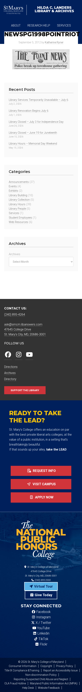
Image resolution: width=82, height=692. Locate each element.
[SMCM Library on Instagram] (19, 355)
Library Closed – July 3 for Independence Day (36, 122)
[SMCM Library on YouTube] (29, 355)
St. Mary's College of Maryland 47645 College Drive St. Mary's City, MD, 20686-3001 (41, 571)
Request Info (44, 471)
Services (14, 213)
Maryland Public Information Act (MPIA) (53, 683)
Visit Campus (44, 484)
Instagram (43, 617)
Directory (10, 379)
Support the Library (25, 390)
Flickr (43, 644)
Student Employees (20, 217)
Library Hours (17, 204)
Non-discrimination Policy (41, 674)
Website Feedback (49, 687)
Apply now (43, 497)
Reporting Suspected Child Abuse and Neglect (41, 679)
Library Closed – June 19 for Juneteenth (33, 132)
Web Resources (18, 222)
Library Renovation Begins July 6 (28, 110)
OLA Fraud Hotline (15, 683)
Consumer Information (22, 666)
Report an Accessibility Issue (60, 670)
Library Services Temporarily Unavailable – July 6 (38, 100)
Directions (11, 367)
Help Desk (28, 687)
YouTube (43, 628)
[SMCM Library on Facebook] (8, 355)
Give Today (43, 595)
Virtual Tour (43, 586)
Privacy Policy (64, 666)
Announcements (19, 182)
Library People (17, 208)
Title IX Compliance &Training (21, 670)
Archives (14, 254)
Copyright (46, 666)
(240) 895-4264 (14, 314)
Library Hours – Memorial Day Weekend (33, 143)
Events (13, 186)
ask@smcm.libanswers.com (23, 324)
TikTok (43, 639)
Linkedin (43, 633)
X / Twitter (43, 623)
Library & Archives (54, 9)
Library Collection (19, 199)
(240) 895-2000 (42, 580)
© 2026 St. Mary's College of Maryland (41, 661)
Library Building (18, 195)
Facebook (43, 612)
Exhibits (13, 190)
